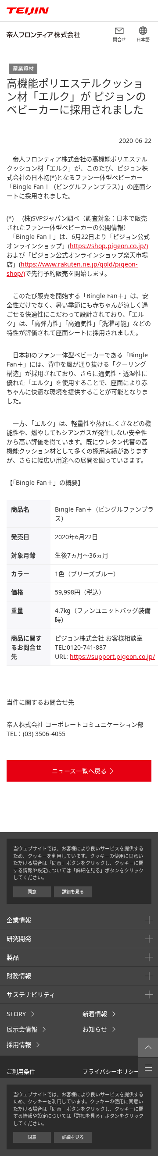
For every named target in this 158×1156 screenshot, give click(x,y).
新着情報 (95, 1014)
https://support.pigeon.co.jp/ (112, 656)
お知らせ (95, 1029)
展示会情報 (22, 1029)
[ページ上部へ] (148, 1047)
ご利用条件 (21, 1071)
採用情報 (19, 1044)
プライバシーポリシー (111, 1071)
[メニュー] (148, 1068)
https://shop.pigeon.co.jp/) (109, 246)
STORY (16, 1014)
